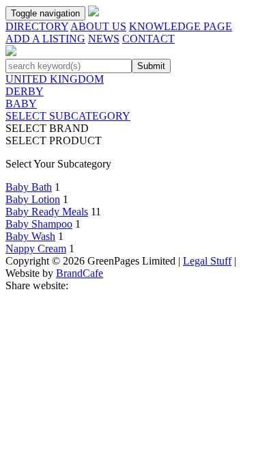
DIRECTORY (36, 26)
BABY (21, 103)
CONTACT (148, 38)
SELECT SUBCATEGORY (67, 116)
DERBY (24, 91)
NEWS (103, 38)
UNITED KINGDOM (54, 79)
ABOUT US (98, 26)
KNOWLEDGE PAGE (180, 26)
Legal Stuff (207, 261)
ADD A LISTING (45, 38)
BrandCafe (79, 273)
